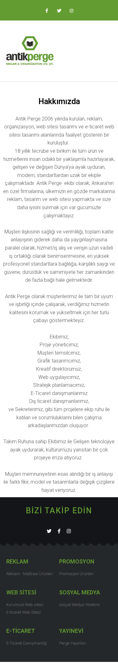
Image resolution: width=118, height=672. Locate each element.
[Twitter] (49, 531)
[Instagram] (68, 531)
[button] (107, 51)
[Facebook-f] (59, 531)
